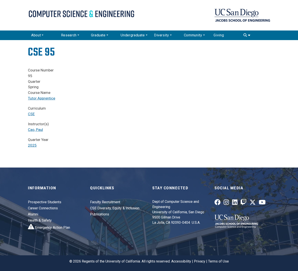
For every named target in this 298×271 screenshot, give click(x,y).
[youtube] (262, 203)
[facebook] (217, 203)
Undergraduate (133, 35)
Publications (99, 214)
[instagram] (226, 203)
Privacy (199, 261)
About (36, 35)
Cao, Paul (35, 129)
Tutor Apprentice (41, 98)
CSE (31, 114)
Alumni (33, 214)
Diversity (161, 35)
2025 (32, 145)
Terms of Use (218, 261)
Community (193, 35)
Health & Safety (40, 220)
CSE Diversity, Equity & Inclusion (114, 208)
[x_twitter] (253, 203)
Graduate (98, 35)
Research (69, 35)
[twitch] (243, 203)
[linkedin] (235, 203)
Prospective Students (44, 202)
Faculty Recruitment (105, 202)
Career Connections (43, 208)
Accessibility (181, 261)
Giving (219, 35)
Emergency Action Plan (52, 227)
